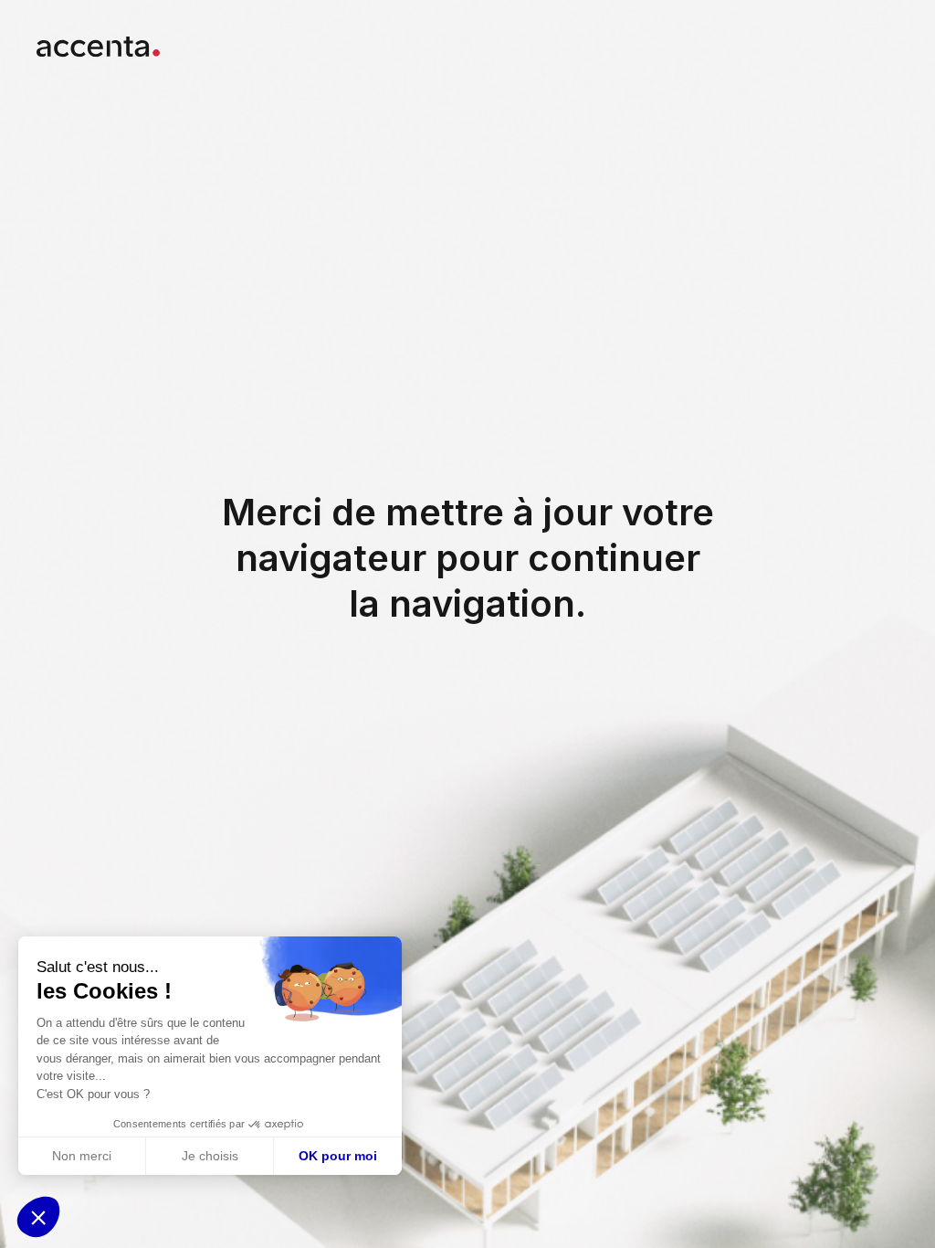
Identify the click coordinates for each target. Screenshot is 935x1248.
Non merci (81, 1155)
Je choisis (210, 1155)
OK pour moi (338, 1155)
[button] (38, 1217)
